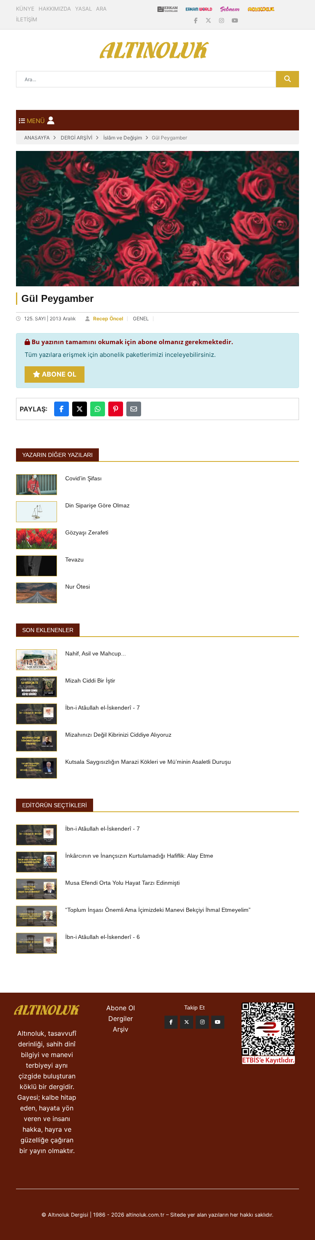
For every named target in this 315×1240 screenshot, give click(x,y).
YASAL (83, 8)
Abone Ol (58, 374)
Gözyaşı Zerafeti (86, 532)
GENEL (141, 318)
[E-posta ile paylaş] (133, 409)
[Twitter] (186, 1022)
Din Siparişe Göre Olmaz (97, 505)
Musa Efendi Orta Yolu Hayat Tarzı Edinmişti (122, 882)
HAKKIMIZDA (55, 8)
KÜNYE (25, 8)
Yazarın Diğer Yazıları (57, 455)
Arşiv (120, 1029)
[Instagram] (222, 20)
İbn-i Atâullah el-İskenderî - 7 (102, 707)
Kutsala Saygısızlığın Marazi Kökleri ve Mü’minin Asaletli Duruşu (148, 761)
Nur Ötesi (77, 586)
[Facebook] (196, 20)
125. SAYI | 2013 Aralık (50, 318)
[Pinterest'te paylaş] (115, 409)
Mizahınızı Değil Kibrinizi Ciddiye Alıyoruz (118, 734)
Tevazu (74, 559)
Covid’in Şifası (83, 478)
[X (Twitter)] (209, 20)
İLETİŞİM (26, 19)
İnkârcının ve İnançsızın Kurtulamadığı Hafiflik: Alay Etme (139, 855)
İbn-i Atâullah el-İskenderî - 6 (102, 937)
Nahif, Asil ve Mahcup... (95, 653)
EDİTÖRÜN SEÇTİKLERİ (54, 805)
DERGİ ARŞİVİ (76, 138)
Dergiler (120, 1018)
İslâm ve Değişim (122, 138)
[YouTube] (235, 20)
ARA (101, 8)
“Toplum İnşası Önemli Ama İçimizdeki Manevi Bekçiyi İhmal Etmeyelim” (158, 910)
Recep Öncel (108, 318)
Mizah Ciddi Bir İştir (90, 680)
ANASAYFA (37, 138)
